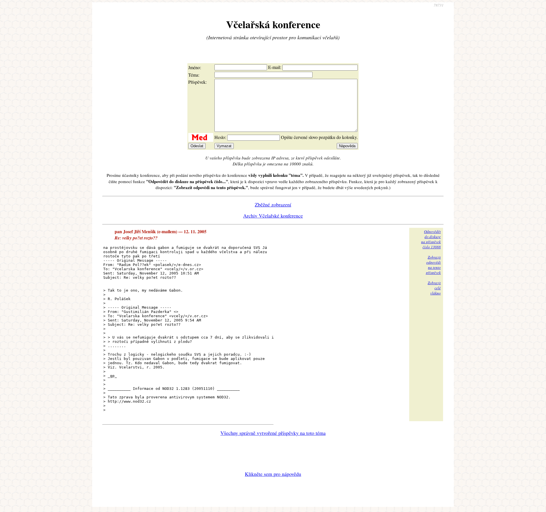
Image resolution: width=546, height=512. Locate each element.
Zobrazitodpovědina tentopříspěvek (433, 265)
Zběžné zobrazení (273, 204)
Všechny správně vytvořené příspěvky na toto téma (273, 432)
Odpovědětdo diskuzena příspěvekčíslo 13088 (431, 239)
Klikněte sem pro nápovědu (273, 473)
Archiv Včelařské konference (273, 215)
